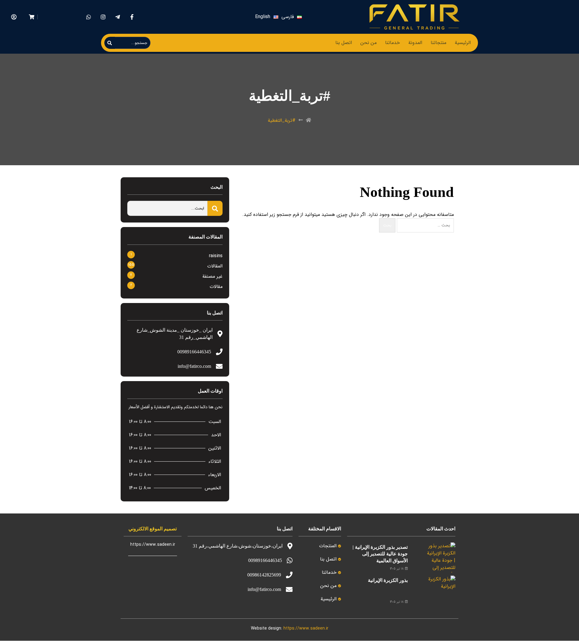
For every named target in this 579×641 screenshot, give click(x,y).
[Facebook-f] (131, 17)
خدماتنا (392, 42)
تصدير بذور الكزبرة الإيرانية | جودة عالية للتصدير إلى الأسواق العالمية (380, 554)
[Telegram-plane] (117, 17)
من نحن (368, 42)
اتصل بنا (343, 42)
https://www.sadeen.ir (305, 628)
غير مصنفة (212, 276)
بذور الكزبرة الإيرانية (388, 580)
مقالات (216, 286)
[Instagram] (102, 17)
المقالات (215, 266)
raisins (216, 256)
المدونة (415, 42)
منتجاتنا (438, 42)
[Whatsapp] (88, 17)
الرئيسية (463, 42)
